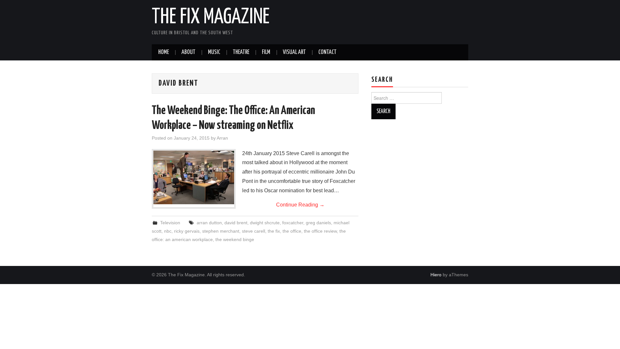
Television (170, 222)
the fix (274, 231)
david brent (235, 222)
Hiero (435, 274)
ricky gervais (187, 231)
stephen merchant (220, 231)
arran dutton (209, 222)
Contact (327, 52)
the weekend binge (234, 239)
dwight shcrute (265, 222)
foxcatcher (292, 222)
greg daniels (318, 222)
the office (292, 231)
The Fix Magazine (211, 17)
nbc (167, 231)
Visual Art (294, 52)
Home (163, 52)
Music (214, 52)
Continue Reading (300, 204)
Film (266, 52)
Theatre (241, 52)
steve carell (253, 231)
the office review (320, 231)
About (188, 52)
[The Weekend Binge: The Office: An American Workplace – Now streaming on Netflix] (193, 178)
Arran (222, 138)
